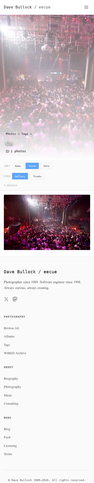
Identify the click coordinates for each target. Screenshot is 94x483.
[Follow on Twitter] (6, 300)
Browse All (11, 328)
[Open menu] (86, 7)
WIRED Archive (15, 353)
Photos (11, 134)
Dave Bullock (27, 7)
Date (46, 165)
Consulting (11, 403)
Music (8, 395)
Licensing (10, 445)
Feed (7, 437)
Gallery (20, 176)
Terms (8, 454)
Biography (11, 378)
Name (18, 165)
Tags (24, 134)
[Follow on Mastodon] (15, 300)
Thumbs (37, 176)
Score (32, 165)
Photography (12, 387)
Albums (9, 336)
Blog (7, 429)
